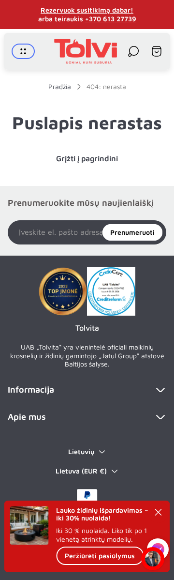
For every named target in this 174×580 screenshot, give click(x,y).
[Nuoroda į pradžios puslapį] (63, 291)
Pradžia (59, 86)
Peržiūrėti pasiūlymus (100, 555)
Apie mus (27, 417)
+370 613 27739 (110, 19)
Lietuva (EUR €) (81, 471)
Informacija (31, 389)
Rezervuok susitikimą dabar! (87, 10)
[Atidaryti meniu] (23, 51)
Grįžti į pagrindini (87, 158)
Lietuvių (81, 451)
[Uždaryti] (158, 512)
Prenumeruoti (132, 232)
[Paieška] (133, 51)
